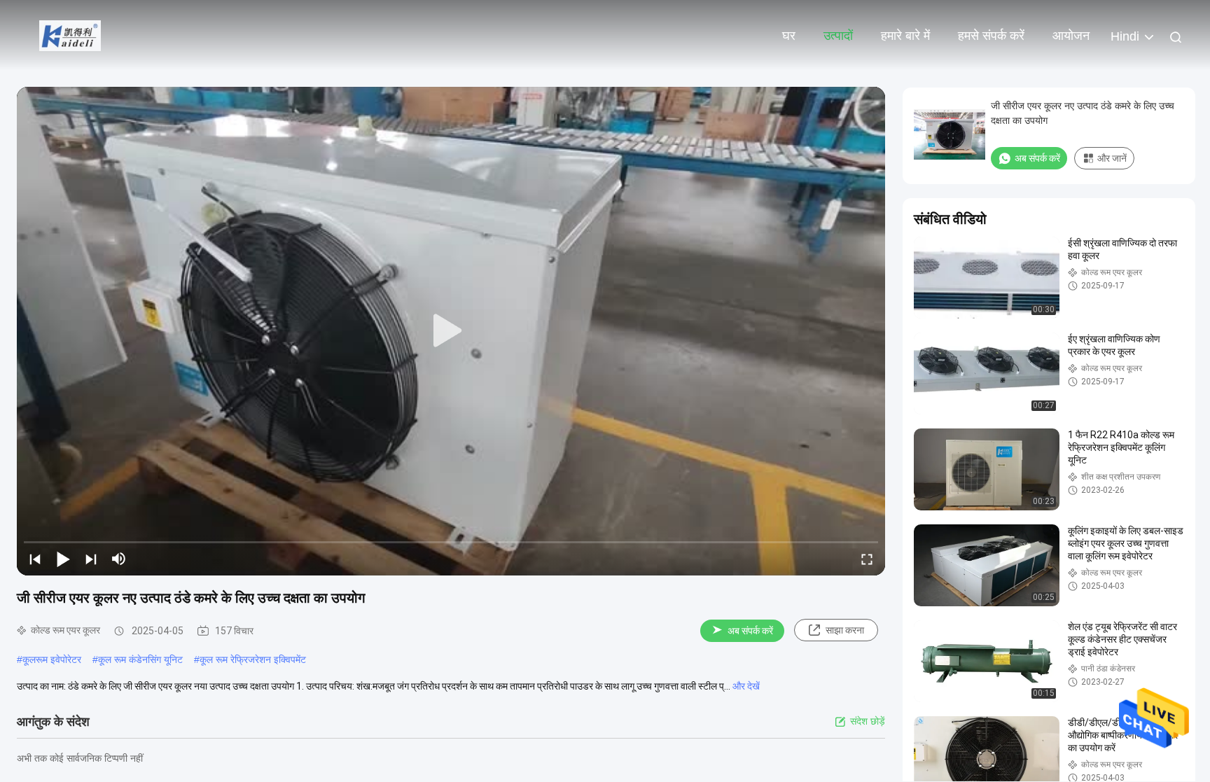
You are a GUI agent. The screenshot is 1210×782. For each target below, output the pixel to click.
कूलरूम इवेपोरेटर (51, 659)
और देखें (746, 686)
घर (788, 36)
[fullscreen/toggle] (867, 558)
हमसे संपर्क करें (991, 36)
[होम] (70, 35)
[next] (91, 558)
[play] (450, 331)
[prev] (35, 558)
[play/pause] (63, 558)
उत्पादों (838, 36)
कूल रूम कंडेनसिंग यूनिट (140, 659)
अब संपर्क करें (750, 630)
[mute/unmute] (119, 558)
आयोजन (1071, 36)
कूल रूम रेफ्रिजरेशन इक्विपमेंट (253, 659)
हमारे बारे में (905, 36)
